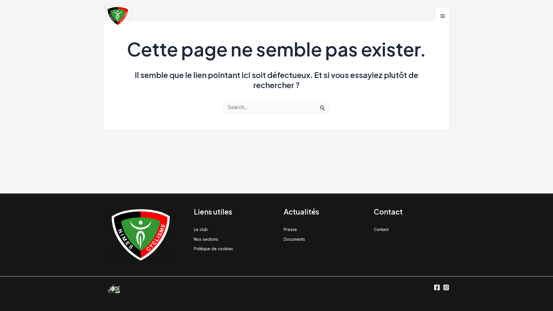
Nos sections (206, 239)
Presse (290, 229)
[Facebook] (437, 287)
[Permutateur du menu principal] (442, 16)
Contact (381, 229)
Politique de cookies (213, 248)
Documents (294, 239)
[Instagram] (446, 287)
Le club (201, 229)
